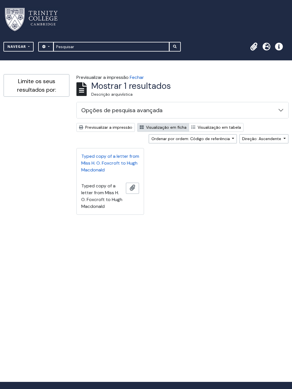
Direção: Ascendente (262, 138)
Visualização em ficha (165, 127)
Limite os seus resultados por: (36, 85)
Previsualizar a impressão (108, 127)
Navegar (17, 46)
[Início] (35, 19)
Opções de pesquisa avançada (122, 110)
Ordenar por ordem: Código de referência (191, 138)
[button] (254, 46)
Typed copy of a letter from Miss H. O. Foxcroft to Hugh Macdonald (110, 163)
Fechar (137, 77)
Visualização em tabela (218, 127)
